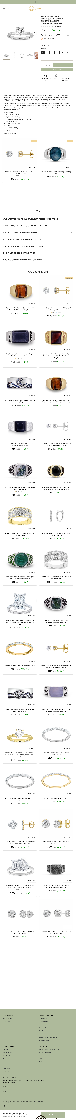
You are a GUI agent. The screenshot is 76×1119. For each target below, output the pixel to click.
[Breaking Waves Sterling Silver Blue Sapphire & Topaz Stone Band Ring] (20, 692)
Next (34, 33)
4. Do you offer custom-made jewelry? (22, 239)
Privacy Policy (6, 1021)
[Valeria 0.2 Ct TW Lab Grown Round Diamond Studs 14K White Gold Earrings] (56, 426)
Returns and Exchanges (45, 1028)
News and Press (7, 1059)
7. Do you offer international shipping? (22, 260)
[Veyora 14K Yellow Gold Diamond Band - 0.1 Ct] (20, 648)
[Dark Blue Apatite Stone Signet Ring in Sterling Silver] (55, 154)
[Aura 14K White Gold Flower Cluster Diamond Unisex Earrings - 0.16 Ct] (56, 914)
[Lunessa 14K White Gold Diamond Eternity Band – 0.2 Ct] (56, 735)
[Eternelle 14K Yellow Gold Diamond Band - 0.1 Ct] (56, 781)
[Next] (72, 2)
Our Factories (6, 1065)
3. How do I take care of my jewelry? (21, 232)
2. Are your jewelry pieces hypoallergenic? (25, 226)
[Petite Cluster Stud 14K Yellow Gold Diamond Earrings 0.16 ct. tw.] (19, 154)
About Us (5, 1049)
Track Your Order (43, 1018)
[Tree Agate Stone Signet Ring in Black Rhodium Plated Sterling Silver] (20, 470)
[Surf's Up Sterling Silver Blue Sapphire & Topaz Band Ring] (20, 383)
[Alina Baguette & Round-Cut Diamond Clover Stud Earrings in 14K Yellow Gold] (20, 824)
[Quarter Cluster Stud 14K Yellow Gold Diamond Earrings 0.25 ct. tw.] (56, 824)
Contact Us (42, 1062)
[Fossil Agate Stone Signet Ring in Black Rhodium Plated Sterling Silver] (56, 868)
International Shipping (45, 1025)
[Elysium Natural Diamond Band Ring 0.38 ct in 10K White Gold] (56, 559)
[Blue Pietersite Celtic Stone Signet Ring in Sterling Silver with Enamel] (20, 336)
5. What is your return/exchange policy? (23, 246)
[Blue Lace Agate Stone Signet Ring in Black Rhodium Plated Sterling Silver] (56, 692)
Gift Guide (42, 1059)
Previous (6, 33)
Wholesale (42, 1065)
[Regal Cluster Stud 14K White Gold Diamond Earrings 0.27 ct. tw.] (20, 914)
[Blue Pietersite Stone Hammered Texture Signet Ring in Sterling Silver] (20, 426)
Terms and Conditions (9, 1018)
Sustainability (6, 1068)
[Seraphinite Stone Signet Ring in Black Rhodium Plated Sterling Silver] (56, 603)
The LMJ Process (7, 1052)
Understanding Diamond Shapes (48, 1037)
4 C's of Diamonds (44, 1040)
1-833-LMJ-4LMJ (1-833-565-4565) (49, 1049)
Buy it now (57, 69)
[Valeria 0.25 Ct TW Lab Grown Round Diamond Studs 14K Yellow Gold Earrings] (56, 648)
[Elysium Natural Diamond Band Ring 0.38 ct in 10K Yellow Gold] (20, 516)
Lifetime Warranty (8, 1071)
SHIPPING (26, 90)
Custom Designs (43, 1056)
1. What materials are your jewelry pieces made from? (30, 219)
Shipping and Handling (45, 1021)
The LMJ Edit (6, 1056)
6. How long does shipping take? (19, 253)
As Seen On (6, 1062)
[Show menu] (4, 8)
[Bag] (72, 8)
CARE (17, 90)
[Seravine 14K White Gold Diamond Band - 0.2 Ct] (20, 781)
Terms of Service (7, 1103)
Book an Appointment (45, 1052)
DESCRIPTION (7, 90)
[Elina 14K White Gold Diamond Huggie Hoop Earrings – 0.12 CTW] (56, 516)
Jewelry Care (42, 1034)
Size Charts (42, 1031)
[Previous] (3, 2)
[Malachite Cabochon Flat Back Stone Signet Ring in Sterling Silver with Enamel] (20, 559)
